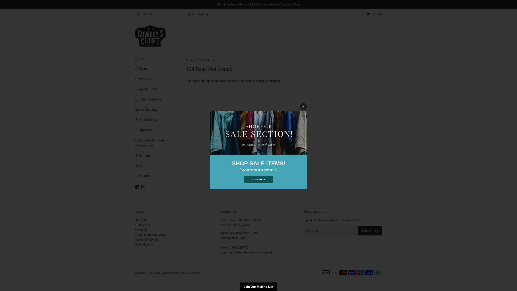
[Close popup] (303, 106)
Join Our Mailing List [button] (258, 286)
